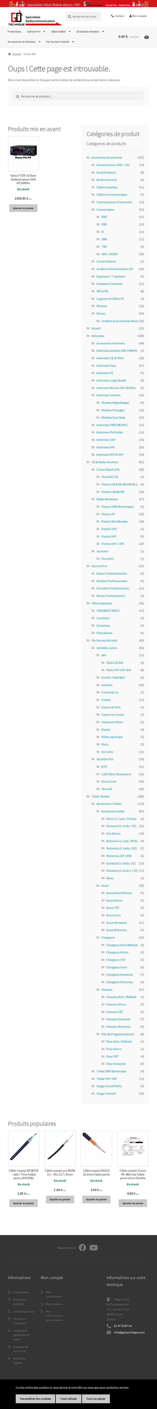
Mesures (101, 306)
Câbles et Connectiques (111, 194)
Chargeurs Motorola (119, 982)
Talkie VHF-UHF (106, 1079)
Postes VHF (108, 536)
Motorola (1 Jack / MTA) (121, 841)
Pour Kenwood (115, 1064)
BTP (104, 766)
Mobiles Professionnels (111, 581)
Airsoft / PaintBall (113, 677)
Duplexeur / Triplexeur (110, 276)
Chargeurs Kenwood (119, 974)
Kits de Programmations (117, 1034)
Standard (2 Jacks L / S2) (122, 870)
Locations (103, 618)
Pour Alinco (113, 1049)
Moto (105, 744)
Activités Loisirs (106, 648)
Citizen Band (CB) (107, 469)
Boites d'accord (106, 180)
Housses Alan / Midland (121, 997)
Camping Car (109, 692)
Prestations (104, 633)
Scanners (102, 551)
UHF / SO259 (109, 254)
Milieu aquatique (112, 737)
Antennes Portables (109, 432)
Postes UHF (109, 529)
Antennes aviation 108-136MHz (116, 350)
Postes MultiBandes (114, 521)
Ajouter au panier (23, 208)
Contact (119, 16)
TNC (104, 246)
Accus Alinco (114, 900)
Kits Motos (113, 833)
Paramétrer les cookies (35, 1399)
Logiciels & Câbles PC (110, 299)
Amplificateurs (106, 172)
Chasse (106, 700)
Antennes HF (104, 373)
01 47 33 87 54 (123, 1326)
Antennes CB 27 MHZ (110, 358)
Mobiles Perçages (113, 410)
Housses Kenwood (118, 1019)
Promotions (14, 31)
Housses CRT (114, 1012)
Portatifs (107, 559)
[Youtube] (94, 1248)
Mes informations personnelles (54, 1315)
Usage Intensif (106, 1093)
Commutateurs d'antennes (114, 202)
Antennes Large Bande (111, 380)
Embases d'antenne (109, 284)
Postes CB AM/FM (112, 492)
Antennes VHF (105, 447)
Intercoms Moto (112, 722)
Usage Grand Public (109, 1086)
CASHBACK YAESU (108, 610)
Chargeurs (108, 937)
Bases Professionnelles (111, 573)
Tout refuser (68, 1399)
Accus (105, 885)
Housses (106, 989)
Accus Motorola (116, 930)
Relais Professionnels (110, 596)
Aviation (106, 685)
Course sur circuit (112, 714)
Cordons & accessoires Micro (119, 321)
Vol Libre (107, 752)
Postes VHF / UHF (112, 544)
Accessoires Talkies (109, 804)
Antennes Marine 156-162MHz (116, 388)
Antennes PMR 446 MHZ (112, 425)
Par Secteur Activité (57, 41)
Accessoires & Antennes (22, 41)
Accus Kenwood (116, 923)
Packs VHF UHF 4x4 (118, 670)
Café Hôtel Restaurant (116, 774)
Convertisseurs (106, 261)
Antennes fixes (106, 365)
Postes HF (108, 514)
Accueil (16, 54)
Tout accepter (95, 1399)
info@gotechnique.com (129, 1332)
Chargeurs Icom (116, 967)
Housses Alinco (116, 1004)
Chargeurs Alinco (117, 952)
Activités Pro (104, 759)
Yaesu (109, 878)
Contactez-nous (23, 1311)
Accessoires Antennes (110, 343)
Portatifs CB (109, 477)
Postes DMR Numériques (117, 506)
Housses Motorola (118, 1027)
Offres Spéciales (102, 603)
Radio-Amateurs (107, 499)
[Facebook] (82, 1248)
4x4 (103, 655)
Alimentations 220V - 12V (112, 165)
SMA (104, 239)
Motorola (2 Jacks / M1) (121, 848)
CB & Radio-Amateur (87, 31)
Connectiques (105, 209)
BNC (104, 217)
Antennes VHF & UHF (109, 454)
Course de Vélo (110, 707)
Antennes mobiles (108, 395)
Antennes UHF (105, 440)
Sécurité (106, 789)
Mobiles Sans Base (113, 417)
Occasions (103, 625)
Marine (105, 729)
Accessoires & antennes (107, 157)
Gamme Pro (34, 31)
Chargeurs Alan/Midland (122, 945)
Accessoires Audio (112, 811)
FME (104, 224)
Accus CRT (113, 908)
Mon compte (139, 16)
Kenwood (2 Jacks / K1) (121, 826)
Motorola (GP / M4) (118, 856)
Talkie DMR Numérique (111, 1071)
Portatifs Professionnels (112, 588)
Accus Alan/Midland (119, 893)
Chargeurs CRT (116, 960)
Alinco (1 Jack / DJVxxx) (121, 819)
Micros (100, 313)
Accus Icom (113, 915)
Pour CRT (112, 1056)
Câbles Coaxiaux (106, 187)
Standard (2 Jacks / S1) (121, 863)
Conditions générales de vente (21, 1335)
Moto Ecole (108, 781)
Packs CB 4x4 (114, 663)
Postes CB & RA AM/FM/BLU (119, 484)
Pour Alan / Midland (119, 1041)
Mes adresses (54, 1304)
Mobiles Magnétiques (115, 403)
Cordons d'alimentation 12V (114, 269)
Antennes (98, 336)
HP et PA (102, 291)
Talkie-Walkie (58, 31)
